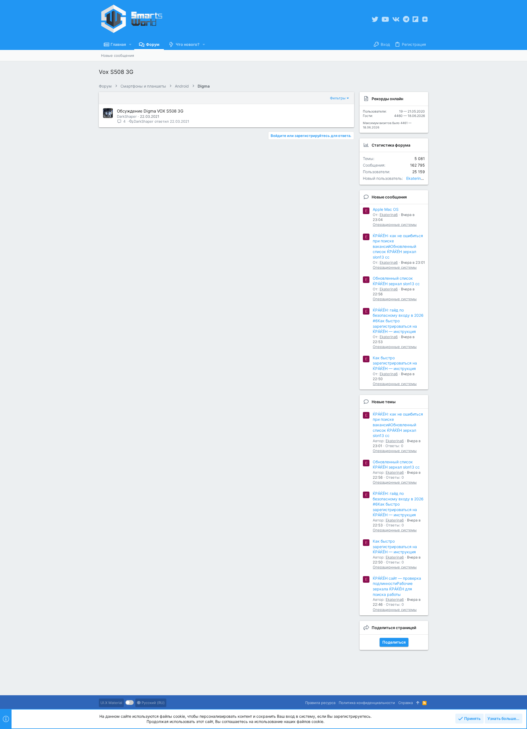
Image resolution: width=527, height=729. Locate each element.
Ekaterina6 (415, 178)
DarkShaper (127, 116)
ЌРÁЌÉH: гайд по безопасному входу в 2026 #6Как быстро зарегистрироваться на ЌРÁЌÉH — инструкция (398, 321)
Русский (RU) (153, 702)
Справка (405, 702)
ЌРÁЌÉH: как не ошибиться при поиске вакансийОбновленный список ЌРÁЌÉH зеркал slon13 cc (398, 246)
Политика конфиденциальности (367, 702)
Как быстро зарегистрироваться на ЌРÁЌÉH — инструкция (395, 363)
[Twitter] (375, 19)
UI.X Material (111, 702)
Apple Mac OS (386, 209)
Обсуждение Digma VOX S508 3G (150, 111)
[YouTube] (385, 19)
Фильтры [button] (338, 98)
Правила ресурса (320, 702)
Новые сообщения (389, 197)
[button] (130, 44)
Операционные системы (395, 224)
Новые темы (384, 401)
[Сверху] (417, 703)
